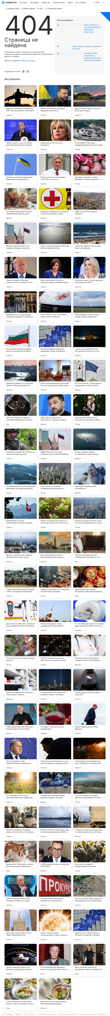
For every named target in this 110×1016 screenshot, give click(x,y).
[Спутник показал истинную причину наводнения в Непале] (89, 788)
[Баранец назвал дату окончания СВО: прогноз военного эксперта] (21, 101)
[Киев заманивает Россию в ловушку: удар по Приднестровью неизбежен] (55, 273)
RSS (26, 1014)
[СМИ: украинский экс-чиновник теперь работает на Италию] (21, 719)
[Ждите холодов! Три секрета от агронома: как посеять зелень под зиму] (55, 513)
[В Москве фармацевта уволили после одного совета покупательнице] (21, 685)
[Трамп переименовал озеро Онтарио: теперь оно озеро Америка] (21, 891)
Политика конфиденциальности (67, 1014)
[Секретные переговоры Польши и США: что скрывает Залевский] (21, 582)
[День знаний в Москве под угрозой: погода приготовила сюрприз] (89, 410)
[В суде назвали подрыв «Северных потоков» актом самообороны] (89, 445)
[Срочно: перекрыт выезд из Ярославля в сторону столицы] (55, 651)
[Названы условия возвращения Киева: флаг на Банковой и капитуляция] (21, 170)
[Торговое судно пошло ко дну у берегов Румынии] (89, 239)
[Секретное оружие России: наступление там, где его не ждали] (89, 342)
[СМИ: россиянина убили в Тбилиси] (89, 204)
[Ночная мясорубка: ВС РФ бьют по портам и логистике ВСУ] (21, 445)
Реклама (18, 1014)
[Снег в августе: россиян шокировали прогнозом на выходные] (55, 479)
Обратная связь (103, 1014)
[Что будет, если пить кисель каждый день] (55, 719)
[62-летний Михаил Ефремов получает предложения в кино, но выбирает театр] (55, 960)
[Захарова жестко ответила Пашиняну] (55, 135)
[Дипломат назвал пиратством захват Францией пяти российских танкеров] (21, 926)
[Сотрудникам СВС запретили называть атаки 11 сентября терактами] (55, 685)
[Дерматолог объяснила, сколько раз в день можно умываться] (21, 857)
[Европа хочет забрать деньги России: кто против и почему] (89, 926)
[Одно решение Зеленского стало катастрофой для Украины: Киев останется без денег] (55, 754)
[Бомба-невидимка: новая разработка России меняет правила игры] (55, 616)
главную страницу (28, 61)
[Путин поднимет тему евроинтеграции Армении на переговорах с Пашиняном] (21, 754)
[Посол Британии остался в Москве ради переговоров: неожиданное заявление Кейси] (55, 548)
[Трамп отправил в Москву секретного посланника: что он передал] (21, 273)
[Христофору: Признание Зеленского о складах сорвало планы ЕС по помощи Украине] (55, 410)
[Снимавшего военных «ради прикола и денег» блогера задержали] (55, 788)
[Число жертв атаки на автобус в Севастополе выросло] (55, 307)
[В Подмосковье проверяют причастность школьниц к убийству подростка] (55, 891)
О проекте (32, 1014)
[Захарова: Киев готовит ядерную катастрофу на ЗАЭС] (89, 273)
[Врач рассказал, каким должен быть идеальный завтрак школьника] (55, 994)
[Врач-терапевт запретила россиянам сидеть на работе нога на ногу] (89, 960)
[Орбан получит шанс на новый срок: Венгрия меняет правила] (21, 135)
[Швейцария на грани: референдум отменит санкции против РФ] (21, 513)
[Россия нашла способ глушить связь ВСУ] (89, 685)
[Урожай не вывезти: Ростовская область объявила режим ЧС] (21, 376)
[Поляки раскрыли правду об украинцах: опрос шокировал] (55, 342)
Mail (3, 1014)
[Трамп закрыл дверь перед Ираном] (89, 719)
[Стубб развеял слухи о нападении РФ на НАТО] (55, 857)
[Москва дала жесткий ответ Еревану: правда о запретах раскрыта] (21, 239)
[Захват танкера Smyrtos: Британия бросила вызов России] (55, 239)
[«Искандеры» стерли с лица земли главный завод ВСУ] (89, 307)
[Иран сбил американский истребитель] (89, 479)
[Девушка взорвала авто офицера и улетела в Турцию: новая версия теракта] (55, 204)
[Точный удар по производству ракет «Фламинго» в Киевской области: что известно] (89, 754)
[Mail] (3, 2)
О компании (10, 1014)
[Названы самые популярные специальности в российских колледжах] (89, 651)
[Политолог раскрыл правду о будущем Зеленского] (55, 101)
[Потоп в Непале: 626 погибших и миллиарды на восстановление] (89, 891)
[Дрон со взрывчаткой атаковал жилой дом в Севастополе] (21, 548)
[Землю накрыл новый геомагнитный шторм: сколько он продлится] (55, 926)
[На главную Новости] (11, 2)
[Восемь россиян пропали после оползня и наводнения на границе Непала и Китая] (89, 513)
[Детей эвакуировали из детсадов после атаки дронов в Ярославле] (55, 376)
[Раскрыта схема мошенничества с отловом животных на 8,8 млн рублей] (89, 822)
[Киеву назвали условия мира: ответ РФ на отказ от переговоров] (55, 170)
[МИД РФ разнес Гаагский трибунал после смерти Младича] (55, 445)
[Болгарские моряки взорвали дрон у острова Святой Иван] (21, 342)
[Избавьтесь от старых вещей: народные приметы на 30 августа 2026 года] (21, 307)
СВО (41, 8)
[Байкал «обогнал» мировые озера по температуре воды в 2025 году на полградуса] (55, 822)
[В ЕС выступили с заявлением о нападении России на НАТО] (89, 376)
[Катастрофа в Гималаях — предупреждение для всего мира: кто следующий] (89, 135)
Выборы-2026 (13, 8)
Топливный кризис (54, 8)
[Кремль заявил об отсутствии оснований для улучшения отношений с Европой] (89, 994)
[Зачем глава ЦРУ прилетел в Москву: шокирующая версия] (21, 960)
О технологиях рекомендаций (46, 1014)
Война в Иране (29, 8)
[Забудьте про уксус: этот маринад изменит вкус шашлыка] (55, 582)
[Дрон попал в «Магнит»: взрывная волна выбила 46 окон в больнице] (21, 616)
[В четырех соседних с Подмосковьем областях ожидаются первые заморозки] (89, 857)
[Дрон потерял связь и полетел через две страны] (89, 101)
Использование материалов (87, 1014)
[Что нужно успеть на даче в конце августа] (21, 651)
